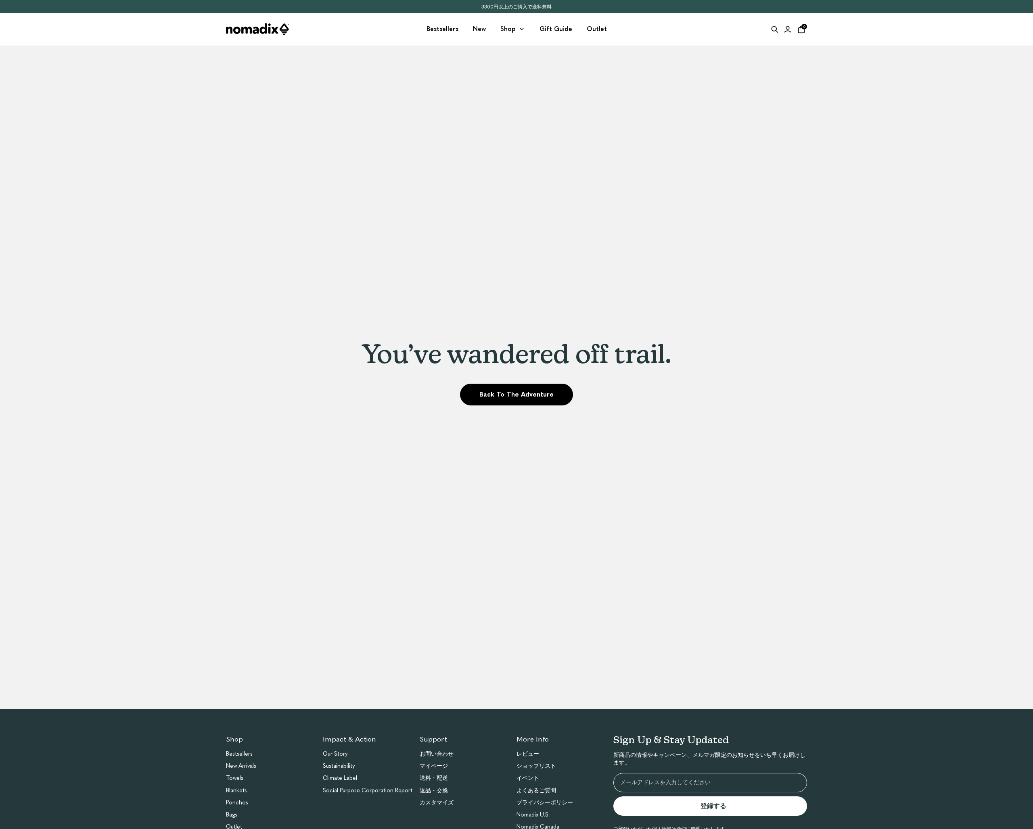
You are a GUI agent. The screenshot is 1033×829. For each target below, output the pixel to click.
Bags (231, 814)
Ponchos (237, 802)
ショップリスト (536, 766)
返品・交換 (434, 790)
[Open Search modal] (775, 29)
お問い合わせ (437, 753)
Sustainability (339, 766)
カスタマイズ (437, 802)
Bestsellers (239, 753)
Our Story (335, 753)
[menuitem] (442, 29)
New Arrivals (241, 766)
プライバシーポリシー (544, 802)
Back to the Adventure (516, 394)
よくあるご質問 (536, 790)
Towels (234, 778)
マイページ (434, 766)
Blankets (236, 790)
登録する (716, 806)
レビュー (527, 753)
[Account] (788, 29)
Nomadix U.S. (533, 814)
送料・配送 (434, 778)
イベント (527, 778)
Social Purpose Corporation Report (367, 790)
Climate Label (340, 778)
